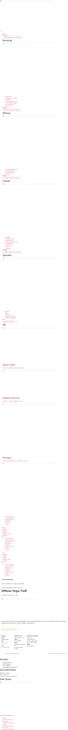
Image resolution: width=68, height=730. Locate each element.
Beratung (5, 529)
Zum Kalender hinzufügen (10, 629)
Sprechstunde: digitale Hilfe (12, 653)
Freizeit (4, 532)
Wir (3, 537)
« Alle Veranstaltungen (7, 579)
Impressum (5, 721)
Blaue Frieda (8, 541)
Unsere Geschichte (10, 540)
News (4, 527)
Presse (7, 548)
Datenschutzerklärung (8, 723)
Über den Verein (9, 538)
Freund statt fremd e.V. (19, 637)
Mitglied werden (9, 546)
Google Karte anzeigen (32, 642)
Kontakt (7, 549)
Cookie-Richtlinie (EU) (8, 719)
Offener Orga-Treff (5, 647)
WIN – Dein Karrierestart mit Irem (56, 653)
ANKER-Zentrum (7, 534)
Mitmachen (8, 543)
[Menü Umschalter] (1, 30)
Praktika (7, 545)
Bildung (4, 530)
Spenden (5, 535)
